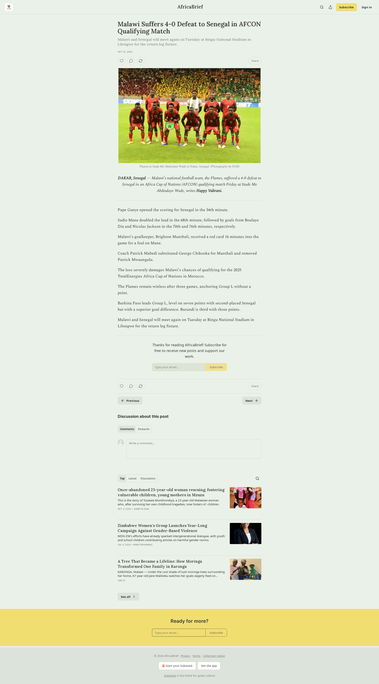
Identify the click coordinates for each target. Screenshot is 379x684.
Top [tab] (122, 478)
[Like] (122, 61)
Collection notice (214, 656)
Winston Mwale (143, 544)
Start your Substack (179, 666)
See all (125, 597)
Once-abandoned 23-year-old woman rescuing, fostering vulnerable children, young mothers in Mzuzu (171, 492)
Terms (196, 656)
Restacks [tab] (143, 429)
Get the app (209, 666)
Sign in (367, 7)
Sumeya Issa (141, 509)
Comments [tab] (127, 429)
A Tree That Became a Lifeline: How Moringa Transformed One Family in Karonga (160, 564)
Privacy (185, 656)
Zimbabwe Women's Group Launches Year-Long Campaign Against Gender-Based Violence (162, 528)
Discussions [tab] (148, 478)
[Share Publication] (330, 7)
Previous (132, 401)
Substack (170, 675)
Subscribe (346, 7)
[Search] (322, 7)
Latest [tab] (133, 478)
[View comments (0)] (131, 61)
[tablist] (135, 429)
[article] (189, 502)
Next (249, 401)
